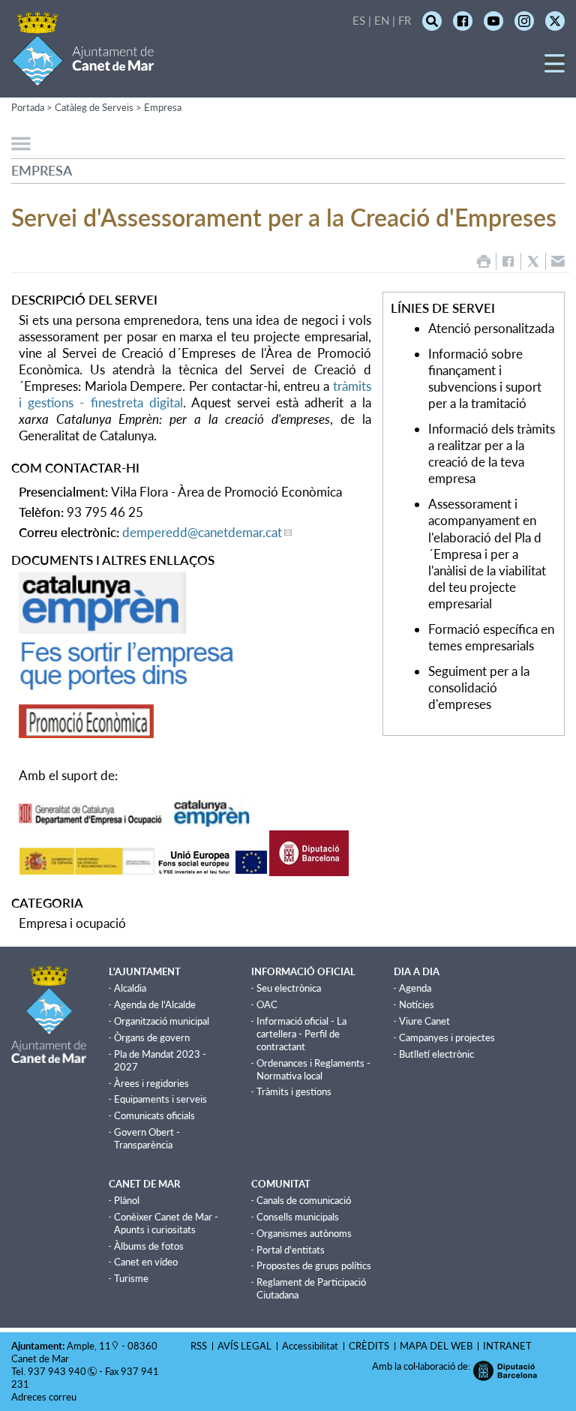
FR (404, 20)
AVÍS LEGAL (245, 1346)
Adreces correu (45, 1397)
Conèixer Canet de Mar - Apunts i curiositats (166, 1223)
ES (358, 20)
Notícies (416, 1004)
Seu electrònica (288, 988)
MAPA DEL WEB (436, 1346)
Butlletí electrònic (436, 1054)
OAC (267, 1004)
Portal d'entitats (290, 1250)
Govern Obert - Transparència (147, 1138)
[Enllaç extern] (102, 629)
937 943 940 (57, 1371)
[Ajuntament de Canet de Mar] (83, 77)
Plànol (127, 1200)
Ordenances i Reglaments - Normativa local (313, 1069)
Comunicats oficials (154, 1115)
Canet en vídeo (146, 1262)
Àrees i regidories (151, 1083)
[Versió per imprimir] (484, 261)
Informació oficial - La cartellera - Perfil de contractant (301, 1033)
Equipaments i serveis (160, 1099)
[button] (554, 69)
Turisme (131, 1278)
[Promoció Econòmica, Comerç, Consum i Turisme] (86, 733)
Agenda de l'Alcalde (155, 1004)
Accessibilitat (310, 1346)
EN (381, 20)
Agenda (415, 988)
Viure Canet (424, 1021)
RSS (198, 1346)
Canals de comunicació (303, 1200)
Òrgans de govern (152, 1037)
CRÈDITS (369, 1346)
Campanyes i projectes (447, 1037)
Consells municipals (297, 1217)
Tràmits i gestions (294, 1091)
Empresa (163, 107)
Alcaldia (130, 988)
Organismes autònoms (304, 1233)
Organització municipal (161, 1021)
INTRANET (507, 1346)
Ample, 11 (89, 1346)
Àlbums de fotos (149, 1246)
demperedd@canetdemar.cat (202, 532)
